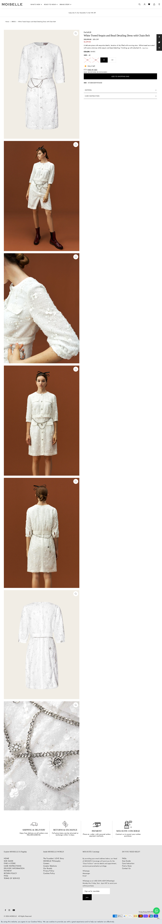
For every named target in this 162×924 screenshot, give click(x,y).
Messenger (86, 873)
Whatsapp (86, 871)
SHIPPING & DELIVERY (33, 830)
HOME (6, 858)
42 (112, 60)
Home (7, 22)
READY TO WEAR (50, 4)
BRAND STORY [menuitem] (65, 4)
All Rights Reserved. (25, 916)
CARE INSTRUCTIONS (12, 866)
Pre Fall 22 (87, 32)
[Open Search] (139, 4)
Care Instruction (128, 863)
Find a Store (127, 866)
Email (85, 876)
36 (87, 60)
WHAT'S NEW (35, 4)
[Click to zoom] (75, 33)
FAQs (6, 875)
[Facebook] (5, 910)
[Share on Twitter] (159, 42)
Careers (46, 863)
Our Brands (47, 868)
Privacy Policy (48, 871)
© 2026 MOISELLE (10, 916)
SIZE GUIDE (8, 861)
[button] (120, 69)
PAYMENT (97, 831)
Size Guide (126, 861)
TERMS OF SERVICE (12, 878)
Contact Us (126, 868)
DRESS (14, 22)
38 (96, 60)
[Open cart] (154, 4)
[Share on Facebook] (159, 37)
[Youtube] (14, 910)
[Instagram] (9, 910)
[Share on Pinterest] (159, 48)
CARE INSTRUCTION (92, 96)
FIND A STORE (10, 863)
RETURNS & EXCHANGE (65, 830)
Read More (145, 48)
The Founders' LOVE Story (53, 858)
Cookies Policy (49, 873)
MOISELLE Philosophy (52, 861)
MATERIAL (88, 90)
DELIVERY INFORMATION (14, 868)
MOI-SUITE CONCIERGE (128, 831)
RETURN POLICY (10, 873)
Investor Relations (50, 866)
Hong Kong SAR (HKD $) (147, 912)
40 (104, 60)
